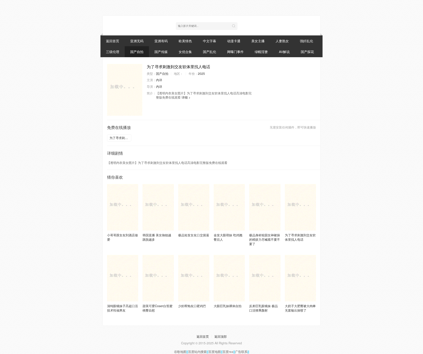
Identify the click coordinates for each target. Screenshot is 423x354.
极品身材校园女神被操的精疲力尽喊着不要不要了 (264, 239)
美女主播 (258, 41)
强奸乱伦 (306, 41)
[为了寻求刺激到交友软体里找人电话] (124, 90)
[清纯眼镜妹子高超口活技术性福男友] (122, 278)
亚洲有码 (161, 41)
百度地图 (214, 351)
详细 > (186, 97)
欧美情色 (185, 41)
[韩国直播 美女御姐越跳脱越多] (158, 207)
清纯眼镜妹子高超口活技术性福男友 (122, 308)
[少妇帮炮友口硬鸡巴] (193, 278)
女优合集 (185, 51)
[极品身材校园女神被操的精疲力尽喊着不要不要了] (264, 207)
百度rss (228, 351)
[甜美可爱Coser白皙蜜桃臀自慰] (158, 278)
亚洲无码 (136, 41)
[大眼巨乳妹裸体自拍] (229, 278)
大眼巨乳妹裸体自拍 (227, 306)
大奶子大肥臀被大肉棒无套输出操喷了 (300, 308)
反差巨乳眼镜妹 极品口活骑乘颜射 (263, 308)
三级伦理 (112, 51)
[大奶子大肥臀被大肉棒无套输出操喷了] (300, 278)
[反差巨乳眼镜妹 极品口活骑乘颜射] (264, 278)
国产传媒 (161, 51)
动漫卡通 (233, 41)
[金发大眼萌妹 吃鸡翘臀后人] (229, 207)
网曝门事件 (235, 51)
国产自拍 (136, 51)
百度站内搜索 (197, 351)
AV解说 (284, 51)
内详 (159, 80)
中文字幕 (209, 41)
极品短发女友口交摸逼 (193, 235)
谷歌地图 (180, 351)
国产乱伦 (209, 51)
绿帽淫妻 (261, 51)
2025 (201, 73)
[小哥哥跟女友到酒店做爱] (122, 207)
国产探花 (307, 51)
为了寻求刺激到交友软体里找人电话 (120, 138)
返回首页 (112, 41)
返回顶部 (220, 336)
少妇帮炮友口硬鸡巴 (192, 306)
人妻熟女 (282, 41)
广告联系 (241, 351)
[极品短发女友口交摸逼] (193, 207)
